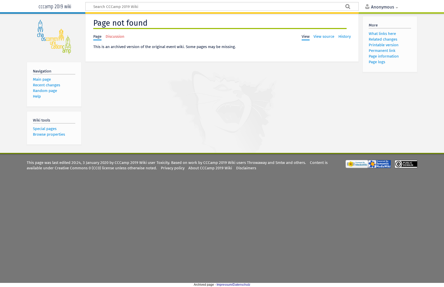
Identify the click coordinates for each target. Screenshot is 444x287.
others (299, 162)
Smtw (280, 162)
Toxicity (162, 162)
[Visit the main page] (54, 36)
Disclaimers (246, 168)
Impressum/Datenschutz (233, 284)
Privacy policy (172, 168)
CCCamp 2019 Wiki (55, 6)
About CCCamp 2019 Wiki (210, 168)
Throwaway (257, 162)
